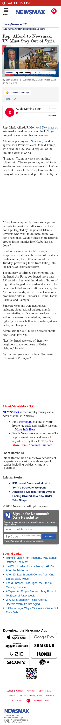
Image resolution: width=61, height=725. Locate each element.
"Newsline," (36, 141)
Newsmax (48, 127)
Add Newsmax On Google (19, 93)
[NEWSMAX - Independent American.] (30, 12)
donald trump (39, 29)
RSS (49, 690)
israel (29, 29)
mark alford (13, 29)
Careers (22, 695)
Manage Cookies (41, 700)
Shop (41, 690)
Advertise (31, 690)
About (10, 690)
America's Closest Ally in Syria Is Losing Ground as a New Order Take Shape (33, 496)
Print (7, 98)
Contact (19, 690)
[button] (54, 11)
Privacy (7, 541)
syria (22, 29)
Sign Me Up (49, 536)
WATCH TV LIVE (19, 3)
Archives (11, 695)
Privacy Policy (35, 695)
